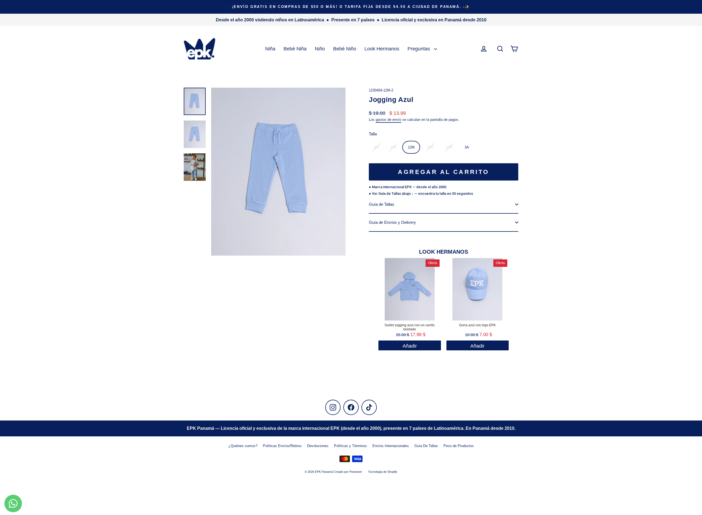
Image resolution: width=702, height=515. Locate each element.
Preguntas (419, 49)
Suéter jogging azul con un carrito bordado (409, 327)
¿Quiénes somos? (242, 446)
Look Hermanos (381, 49)
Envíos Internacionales (390, 446)
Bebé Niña (295, 49)
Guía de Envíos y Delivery (392, 222)
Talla (373, 133)
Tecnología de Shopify (382, 471)
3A (467, 147)
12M (411, 147)
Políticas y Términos (350, 446)
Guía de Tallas (381, 204)
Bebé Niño (344, 49)
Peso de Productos (458, 446)
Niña (270, 49)
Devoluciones (318, 446)
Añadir (477, 346)
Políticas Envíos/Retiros (282, 446)
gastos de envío (388, 120)
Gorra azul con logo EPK (477, 325)
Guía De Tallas (426, 446)
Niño (320, 49)
